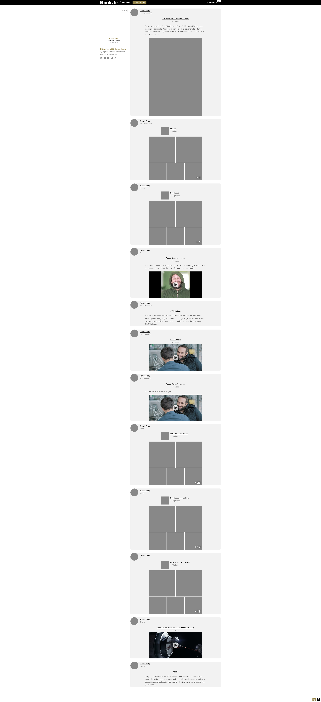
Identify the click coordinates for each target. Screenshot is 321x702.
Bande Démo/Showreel (175, 384)
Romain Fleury (145, 11)
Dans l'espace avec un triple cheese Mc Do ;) (175, 627)
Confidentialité (120, 52)
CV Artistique (175, 311)
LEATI (115, 55)
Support (104, 52)
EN (219, 1)
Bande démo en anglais (175, 258)
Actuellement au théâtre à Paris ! (175, 19)
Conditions (112, 52)
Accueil (175, 672)
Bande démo (175, 340)
